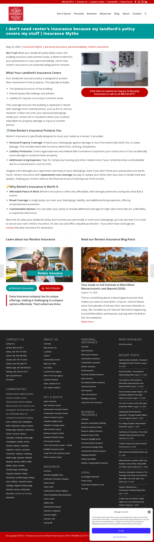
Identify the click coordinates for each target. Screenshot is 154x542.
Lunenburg (27, 453)
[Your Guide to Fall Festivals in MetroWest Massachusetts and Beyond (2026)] (114, 264)
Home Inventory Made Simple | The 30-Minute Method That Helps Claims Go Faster (133, 395)
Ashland (15, 422)
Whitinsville (25, 489)
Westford (9, 489)
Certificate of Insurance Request (56, 479)
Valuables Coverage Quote (54, 425)
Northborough (11, 469)
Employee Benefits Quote (54, 437)
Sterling (31, 477)
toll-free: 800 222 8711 (15, 348)
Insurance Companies (52, 511)
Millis (29, 461)
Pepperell (9, 473)
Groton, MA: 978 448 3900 (16, 356)
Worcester (10, 493)
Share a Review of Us (52, 383)
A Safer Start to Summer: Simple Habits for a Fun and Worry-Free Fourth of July (131, 501)
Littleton (19, 453)
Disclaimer (10, 379)
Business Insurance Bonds (91, 427)
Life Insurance (86, 390)
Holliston (16, 446)
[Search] (145, 14)
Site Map (84, 489)
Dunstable (10, 438)
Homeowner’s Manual (52, 507)
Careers (47, 356)
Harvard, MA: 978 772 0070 (16, 360)
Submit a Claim (97, 1)
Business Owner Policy (90, 435)
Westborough (26, 485)
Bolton (23, 426)
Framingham (11, 442)
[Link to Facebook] (135, 2)
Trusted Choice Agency (53, 371)
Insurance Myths (32, 46)
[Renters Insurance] (39, 264)
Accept (121, 531)
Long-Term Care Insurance (91, 402)
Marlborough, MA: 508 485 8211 (18, 367)
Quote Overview (50, 401)
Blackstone (15, 426)
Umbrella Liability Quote (53, 421)
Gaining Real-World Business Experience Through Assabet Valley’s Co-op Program (133, 415)
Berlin (8, 426)
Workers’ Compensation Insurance (94, 463)
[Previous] (84, 276)
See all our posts (125, 344)
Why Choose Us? (50, 348)
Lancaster (26, 450)
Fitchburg (18, 438)
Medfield (28, 457)
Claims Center (49, 483)
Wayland (17, 485)
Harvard (9, 446)
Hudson (18, 450)
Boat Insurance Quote (52, 429)
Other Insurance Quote (53, 457)
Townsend (22, 481)
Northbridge (23, 469)
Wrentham (10, 497)
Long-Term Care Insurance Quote (57, 453)
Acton (8, 422)
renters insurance (98, 46)
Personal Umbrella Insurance (92, 374)
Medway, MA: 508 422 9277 (17, 371)
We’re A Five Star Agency (53, 375)
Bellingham (27, 422)
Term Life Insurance (89, 394)
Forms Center (49, 499)
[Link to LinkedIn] (146, 2)
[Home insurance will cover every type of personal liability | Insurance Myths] (2, 271)
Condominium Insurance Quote (56, 413)
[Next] (144, 276)
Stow (8, 481)
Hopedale (24, 446)
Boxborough (11, 430)
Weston (17, 489)
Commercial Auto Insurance (92, 443)
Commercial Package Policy (92, 447)
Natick (15, 465)
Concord (15, 434)
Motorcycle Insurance (89, 354)
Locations (47, 352)
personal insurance (56, 46)
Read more (87, 321)
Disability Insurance (88, 398)
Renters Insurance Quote (53, 417)
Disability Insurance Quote (54, 449)
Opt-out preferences (120, 537)
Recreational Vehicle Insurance (93, 382)
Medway (9, 461)
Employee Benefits (88, 455)
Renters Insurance (88, 366)
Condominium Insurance (90, 362)
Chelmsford (29, 430)
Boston (30, 426)
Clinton (8, 434)
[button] (149, 512)
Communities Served (52, 360)
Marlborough (11, 457)
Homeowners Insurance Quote (56, 409)
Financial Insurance (88, 386)
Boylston (20, 430)
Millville (9, 465)
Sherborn (17, 473)
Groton (26, 442)
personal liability (77, 46)
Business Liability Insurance (92, 431)
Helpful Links (49, 503)
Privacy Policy (86, 481)
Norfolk (21, 465)
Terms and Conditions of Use (92, 485)
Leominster (10, 453)
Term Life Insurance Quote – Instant (58, 445)
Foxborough (28, 438)
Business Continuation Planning (93, 423)
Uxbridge (9, 485)
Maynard (20, 457)
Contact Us (82, 1)
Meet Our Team (50, 364)
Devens (23, 434)
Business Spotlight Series (53, 475)
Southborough (21, 477)
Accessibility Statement (90, 477)
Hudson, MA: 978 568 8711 (16, 364)
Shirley (24, 473)
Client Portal (126, 1)
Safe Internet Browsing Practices (131, 452)
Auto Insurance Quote (52, 405)
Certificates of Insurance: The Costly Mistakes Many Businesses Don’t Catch (133, 435)
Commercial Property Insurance (93, 451)
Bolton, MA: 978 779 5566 (16, 352)
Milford (24, 461)
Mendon (17, 461)
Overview (47, 344)
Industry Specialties (88, 459)
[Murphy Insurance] (16, 14)
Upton (29, 481)
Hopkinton (10, 450)
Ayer (20, 422)
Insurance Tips (49, 519)
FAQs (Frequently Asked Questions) (57, 495)
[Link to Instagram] (142, 2)
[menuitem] (63, 14)
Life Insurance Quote (52, 441)
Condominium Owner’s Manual (56, 491)
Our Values (48, 367)
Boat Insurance (87, 378)
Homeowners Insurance (90, 358)
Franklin (20, 442)
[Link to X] (139, 2)
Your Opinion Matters (52, 387)
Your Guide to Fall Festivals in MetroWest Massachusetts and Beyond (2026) (108, 286)
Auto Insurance (87, 350)
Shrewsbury (10, 477)
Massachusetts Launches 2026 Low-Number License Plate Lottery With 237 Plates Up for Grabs (133, 463)
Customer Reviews (51, 379)
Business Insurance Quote (54, 433)
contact (10, 227)
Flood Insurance (87, 370)
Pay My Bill (112, 1)
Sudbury (14, 481)
